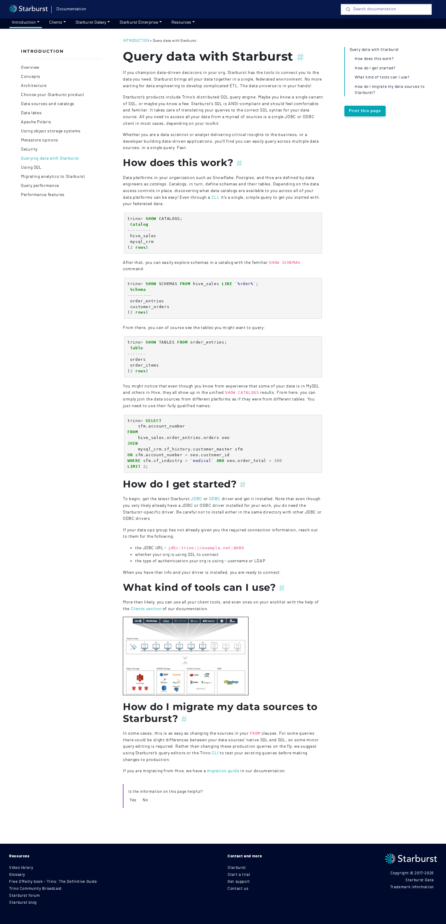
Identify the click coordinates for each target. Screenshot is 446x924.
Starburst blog (23, 903)
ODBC (215, 499)
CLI (214, 197)
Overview (30, 67)
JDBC (196, 499)
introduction (136, 40)
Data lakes (31, 113)
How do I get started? (375, 68)
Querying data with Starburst (50, 158)
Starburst (237, 868)
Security (29, 149)
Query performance (40, 186)
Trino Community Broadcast (35, 889)
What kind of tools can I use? (382, 77)
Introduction (24, 22)
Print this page (365, 111)
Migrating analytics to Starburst (53, 176)
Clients (56, 22)
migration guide (223, 771)
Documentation (71, 9)
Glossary (17, 875)
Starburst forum (24, 896)
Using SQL (31, 167)
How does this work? (374, 59)
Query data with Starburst (374, 50)
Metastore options (39, 140)
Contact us (238, 889)
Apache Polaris (36, 122)
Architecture (34, 86)
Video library (21, 868)
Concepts (30, 77)
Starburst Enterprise (139, 22)
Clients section (146, 609)
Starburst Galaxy (91, 22)
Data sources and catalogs (47, 104)
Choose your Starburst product (52, 95)
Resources (181, 22)
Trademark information (412, 887)
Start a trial (239, 875)
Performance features (43, 195)
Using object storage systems (51, 131)
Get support (239, 882)
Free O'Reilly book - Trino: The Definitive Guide (53, 882)
